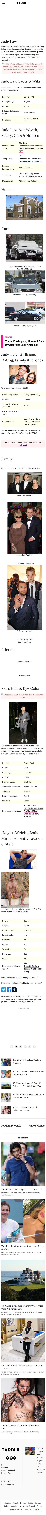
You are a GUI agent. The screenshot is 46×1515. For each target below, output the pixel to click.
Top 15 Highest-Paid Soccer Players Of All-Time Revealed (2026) (41, 1460)
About (3, 1470)
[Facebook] (11, 1046)
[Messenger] (16, 1046)
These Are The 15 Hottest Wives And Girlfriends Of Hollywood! (23, 443)
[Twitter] (20, 1046)
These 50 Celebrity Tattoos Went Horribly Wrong (33, 969)
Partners (4, 1467)
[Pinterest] (25, 1046)
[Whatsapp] (29, 1046)
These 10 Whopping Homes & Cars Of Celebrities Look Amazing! (24, 343)
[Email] (34, 1046)
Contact (10, 1470)
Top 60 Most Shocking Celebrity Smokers (21, 1189)
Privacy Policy (6, 1473)
